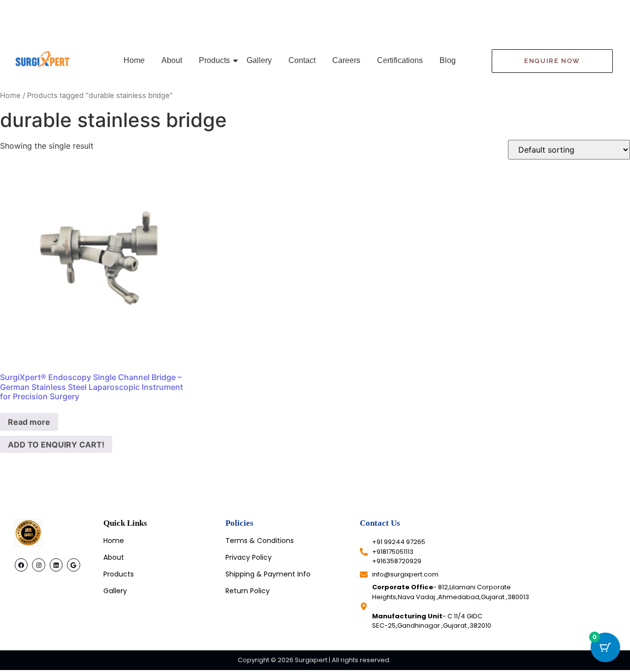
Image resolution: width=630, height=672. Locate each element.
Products (214, 60)
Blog (448, 60)
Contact (301, 60)
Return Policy (247, 591)
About (171, 60)
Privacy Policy (248, 557)
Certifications (400, 60)
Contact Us (380, 523)
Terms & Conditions (259, 540)
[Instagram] (38, 564)
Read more (29, 422)
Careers (346, 60)
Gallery (259, 60)
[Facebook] (21, 564)
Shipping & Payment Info (268, 574)
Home (134, 60)
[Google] (73, 564)
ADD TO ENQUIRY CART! (56, 444)
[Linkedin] (56, 564)
